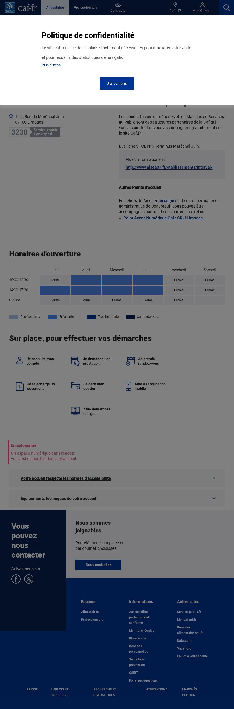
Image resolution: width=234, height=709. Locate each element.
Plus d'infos (51, 65)
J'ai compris (117, 83)
